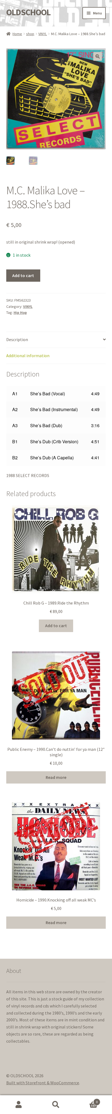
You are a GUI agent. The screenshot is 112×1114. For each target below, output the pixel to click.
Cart (86, 1100)
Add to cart (23, 275)
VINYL (42, 33)
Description (17, 339)
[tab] (56, 340)
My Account (18, 1104)
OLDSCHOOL (28, 12)
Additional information (27, 355)
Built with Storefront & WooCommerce (42, 1082)
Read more (56, 777)
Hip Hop (20, 312)
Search (55, 1104)
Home (17, 33)
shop (30, 33)
